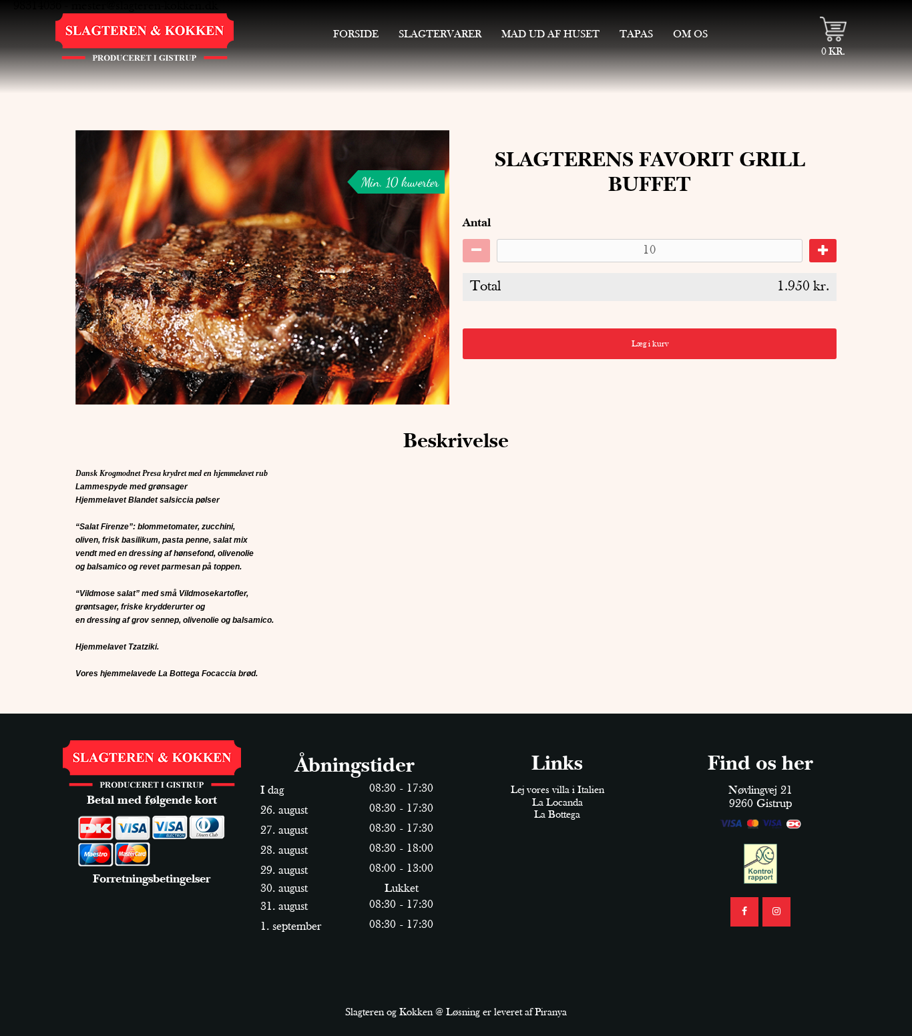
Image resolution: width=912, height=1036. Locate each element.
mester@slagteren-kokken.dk (144, 6)
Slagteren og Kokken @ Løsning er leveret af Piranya (456, 1012)
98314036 (37, 6)
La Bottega (557, 815)
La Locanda (557, 803)
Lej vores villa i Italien (557, 790)
